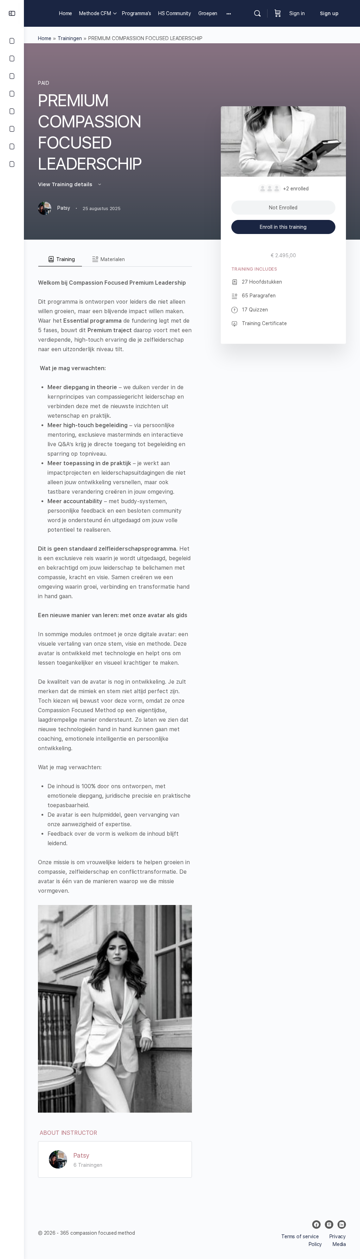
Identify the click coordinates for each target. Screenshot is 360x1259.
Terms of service (300, 1236)
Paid (43, 83)
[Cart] (277, 13)
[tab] (60, 259)
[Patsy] (58, 1159)
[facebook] (316, 1224)
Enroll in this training (283, 227)
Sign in (297, 13)
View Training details (66, 184)
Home (44, 38)
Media (339, 1244)
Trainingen (70, 38)
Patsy (81, 1155)
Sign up (329, 13)
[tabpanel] (115, 690)
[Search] (257, 13)
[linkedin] (342, 1224)
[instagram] (329, 1224)
